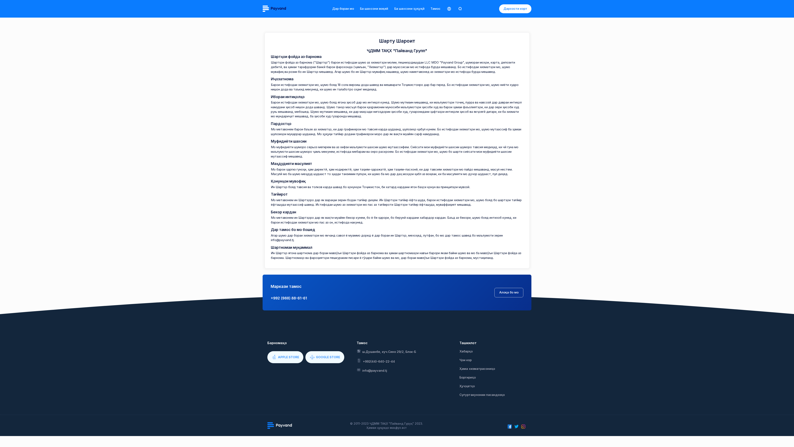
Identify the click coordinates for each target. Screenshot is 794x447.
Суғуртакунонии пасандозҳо (482, 395)
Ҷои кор (465, 360)
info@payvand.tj (374, 370)
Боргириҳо (467, 377)
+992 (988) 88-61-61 (289, 298)
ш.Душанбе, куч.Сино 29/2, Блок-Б (389, 352)
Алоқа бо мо (509, 292)
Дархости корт (515, 9)
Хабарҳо (466, 351)
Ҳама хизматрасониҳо (477, 369)
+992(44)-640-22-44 (379, 361)
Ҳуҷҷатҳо (467, 386)
